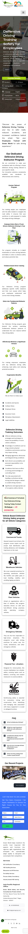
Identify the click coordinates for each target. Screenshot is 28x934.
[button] (14, 722)
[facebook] (8, 923)
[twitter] (11, 923)
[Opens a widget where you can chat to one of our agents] (5, 931)
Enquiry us (7, 69)
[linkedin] (19, 923)
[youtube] (16, 923)
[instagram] (14, 923)
